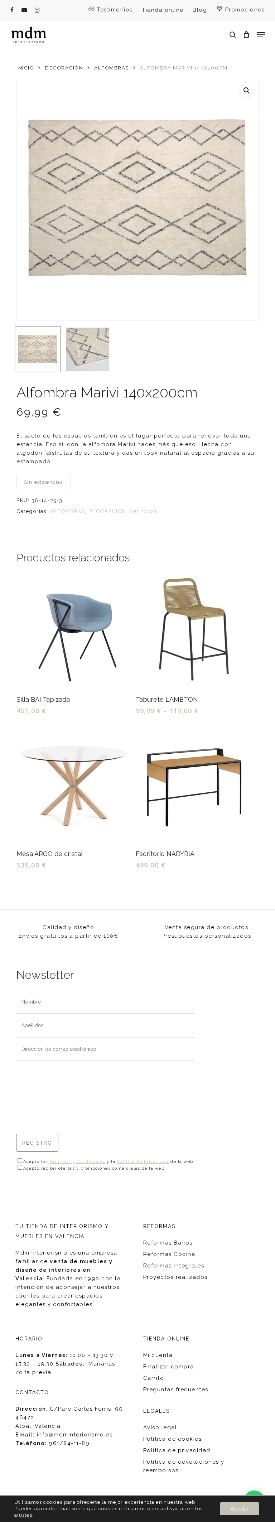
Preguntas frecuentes (175, 1389)
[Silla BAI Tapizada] (74, 630)
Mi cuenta (158, 1355)
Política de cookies (172, 1439)
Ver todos (144, 511)
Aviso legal (160, 1427)
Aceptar (240, 1509)
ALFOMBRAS (111, 68)
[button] (261, 34)
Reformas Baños (168, 1243)
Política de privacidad (177, 1450)
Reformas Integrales (173, 1265)
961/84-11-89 (69, 1443)
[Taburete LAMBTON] (194, 630)
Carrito (153, 1378)
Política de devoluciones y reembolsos (184, 1466)
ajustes (23, 1515)
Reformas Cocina (169, 1254)
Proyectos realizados (175, 1277)
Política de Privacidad (143, 1161)
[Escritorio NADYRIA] (194, 785)
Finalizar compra (168, 1366)
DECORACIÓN (64, 68)
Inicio (25, 68)
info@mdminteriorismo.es (75, 1434)
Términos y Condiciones (77, 1161)
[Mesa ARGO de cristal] (74, 785)
